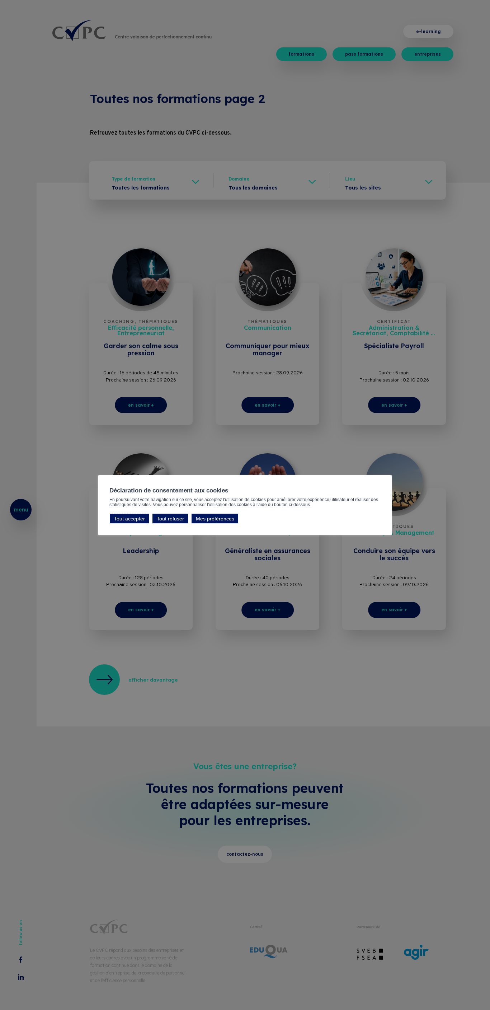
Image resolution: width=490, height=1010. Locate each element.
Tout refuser (170, 519)
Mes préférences (215, 519)
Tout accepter (129, 519)
